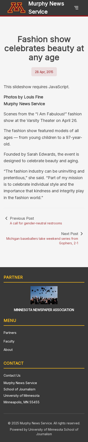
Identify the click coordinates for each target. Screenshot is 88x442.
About (8, 350)
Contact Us (12, 375)
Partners (10, 333)
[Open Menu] (76, 7)
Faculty (9, 341)
